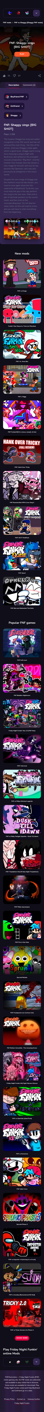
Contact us (21, 1399)
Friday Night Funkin (22, 1403)
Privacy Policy (9, 1399)
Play (22, 54)
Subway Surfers (34, 1399)
